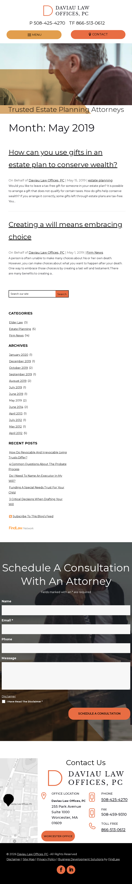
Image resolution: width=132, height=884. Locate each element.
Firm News (94, 253)
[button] (34, 34)
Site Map (29, 859)
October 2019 (18, 367)
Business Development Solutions (80, 859)
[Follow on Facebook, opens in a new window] (61, 869)
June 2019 (16, 394)
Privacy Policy (46, 859)
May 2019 (15, 400)
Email (7, 620)
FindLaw (114, 859)
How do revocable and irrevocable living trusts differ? (38, 455)
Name (6, 601)
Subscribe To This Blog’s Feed (33, 516)
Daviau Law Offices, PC (46, 180)
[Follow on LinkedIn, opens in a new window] (71, 869)
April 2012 (16, 433)
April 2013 (16, 413)
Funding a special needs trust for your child (36, 490)
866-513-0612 (90, 23)
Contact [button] (100, 34)
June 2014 (16, 407)
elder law (16, 322)
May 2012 (15, 426)
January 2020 (18, 354)
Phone (7, 639)
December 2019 (20, 361)
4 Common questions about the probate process (38, 466)
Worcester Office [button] (58, 836)
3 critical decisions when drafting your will (36, 502)
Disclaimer (9, 696)
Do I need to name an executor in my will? (35, 478)
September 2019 (20, 374)
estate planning (100, 180)
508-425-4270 (49, 23)
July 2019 (15, 387)
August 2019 (17, 381)
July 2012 (15, 420)
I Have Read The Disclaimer (25, 701)
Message (9, 658)
